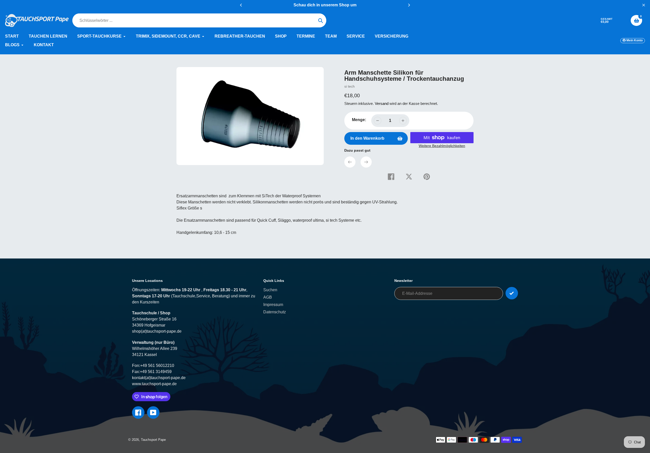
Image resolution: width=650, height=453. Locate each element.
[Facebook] (276, 278)
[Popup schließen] (407, 168)
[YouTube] (284, 278)
